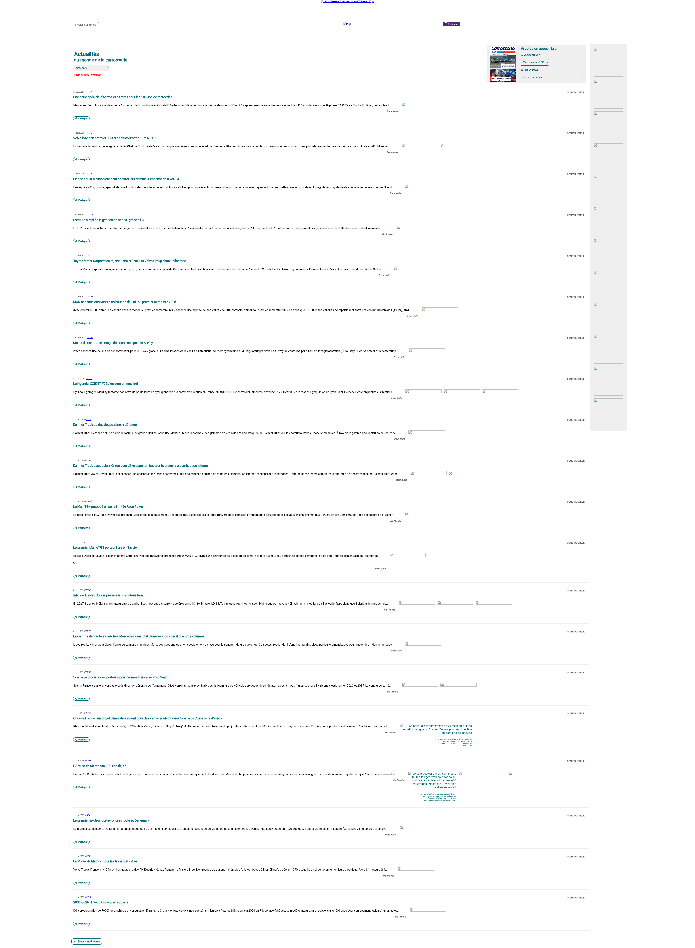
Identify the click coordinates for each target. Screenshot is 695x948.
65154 (89, 379)
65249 (89, 174)
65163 (90, 338)
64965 (88, 761)
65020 (87, 590)
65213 (90, 215)
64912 (88, 897)
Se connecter (481, 24)
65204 (90, 256)
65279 (89, 92)
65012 (87, 672)
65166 (90, 297)
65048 (88, 501)
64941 (88, 815)
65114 (88, 420)
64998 (87, 713)
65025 (87, 542)
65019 (87, 631)
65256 (89, 133)
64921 (88, 856)
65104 (88, 460)
